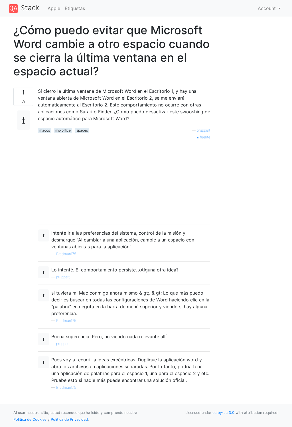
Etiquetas (75, 8)
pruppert (203, 130)
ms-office (63, 130)
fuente (204, 137)
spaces (82, 130)
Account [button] (267, 8)
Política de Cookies (30, 419)
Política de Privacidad (69, 419)
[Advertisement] (124, 180)
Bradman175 (66, 254)
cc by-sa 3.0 (223, 412)
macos (44, 130)
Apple (54, 8)
